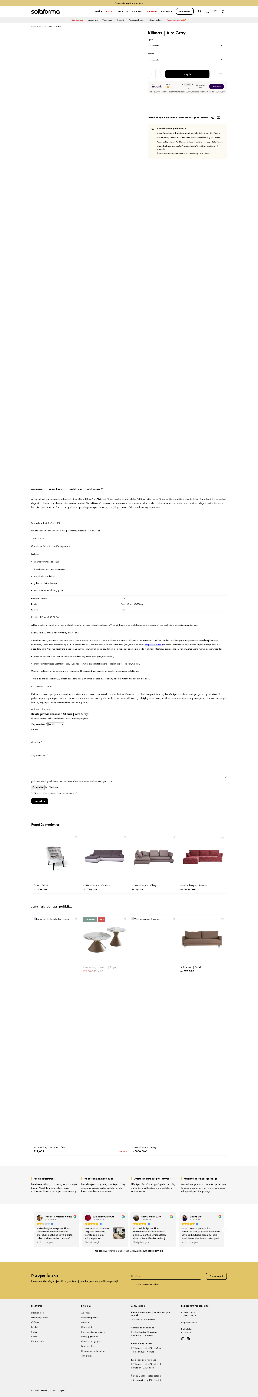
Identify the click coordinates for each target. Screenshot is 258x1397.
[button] (224, 1229)
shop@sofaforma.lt (189, 1322)
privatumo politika (67, 793)
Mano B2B (184, 11)
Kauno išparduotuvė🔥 (176, 20)
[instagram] (188, 1338)
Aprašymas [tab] (37, 488)
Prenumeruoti (216, 1276)
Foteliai (34, 1327)
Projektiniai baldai (136, 20)
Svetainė (120, 20)
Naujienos (151, 11)
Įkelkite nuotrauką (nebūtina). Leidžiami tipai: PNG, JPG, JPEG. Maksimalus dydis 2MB (71, 781)
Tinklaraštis (86, 1355)
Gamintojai (86, 1327)
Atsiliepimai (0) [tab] (95, 488)
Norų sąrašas (87, 1346)
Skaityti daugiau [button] (45, 1242)
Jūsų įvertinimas (39, 724)
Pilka (123, 609)
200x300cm (137, 604)
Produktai (42, 26)
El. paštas (36, 742)
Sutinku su (147, 1284)
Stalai (34, 1331)
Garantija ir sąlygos (90, 1341)
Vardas (34, 729)
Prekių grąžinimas (89, 1336)
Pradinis (34, 26)
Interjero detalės (155, 20)
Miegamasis (92, 20)
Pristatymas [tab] (75, 488)
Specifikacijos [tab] (56, 488)
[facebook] (182, 1338)
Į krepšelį (187, 74)
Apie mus (137, 11)
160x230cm (126, 604)
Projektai (123, 11)
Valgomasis (107, 20)
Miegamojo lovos (39, 1317)
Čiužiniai (35, 1322)
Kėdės (34, 1336)
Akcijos (110, 11)
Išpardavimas (77, 20)
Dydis (150, 39)
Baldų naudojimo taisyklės (93, 1331)
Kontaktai (166, 11)
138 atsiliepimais (153, 1250)
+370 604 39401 (188, 1312)
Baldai (98, 11)
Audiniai (85, 1322)
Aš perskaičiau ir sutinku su (55, 793)
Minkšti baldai (37, 1312)
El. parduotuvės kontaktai (93, 1350)
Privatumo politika (89, 1317)
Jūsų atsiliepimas (39, 755)
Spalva (151, 53)
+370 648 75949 (188, 1315)
